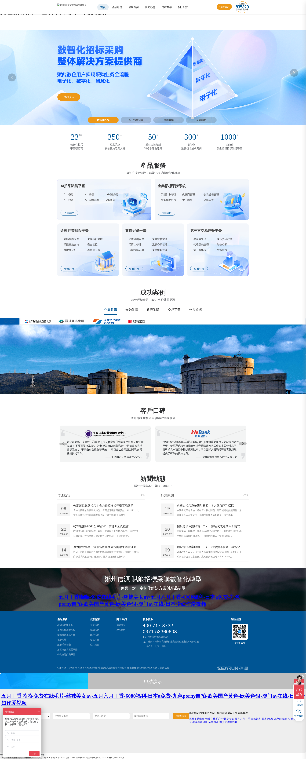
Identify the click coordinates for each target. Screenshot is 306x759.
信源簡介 (121, 624)
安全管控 (92, 244)
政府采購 (153, 309)
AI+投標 (89, 194)
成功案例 (133, 7)
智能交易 (222, 244)
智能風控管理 (71, 239)
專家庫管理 (93, 250)
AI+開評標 (112, 194)
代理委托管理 (201, 244)
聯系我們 (121, 629)
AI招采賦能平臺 (65, 624)
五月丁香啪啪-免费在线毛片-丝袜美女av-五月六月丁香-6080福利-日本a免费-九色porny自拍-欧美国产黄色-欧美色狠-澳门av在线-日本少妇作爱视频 (62, 757)
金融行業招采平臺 (66, 634)
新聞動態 (150, 7)
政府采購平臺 (64, 644)
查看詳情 (69, 213)
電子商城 (187, 200)
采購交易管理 (160, 244)
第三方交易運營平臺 (67, 649)
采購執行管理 (95, 239)
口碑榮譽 (167, 7)
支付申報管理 (160, 250)
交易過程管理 (211, 194)
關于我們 (183, 7)
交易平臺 (174, 309)
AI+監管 (110, 200)
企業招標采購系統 (66, 629)
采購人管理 (135, 244)
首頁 (103, 7)
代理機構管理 (136, 250)
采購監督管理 (160, 239)
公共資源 (195, 309)
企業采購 (110, 309)
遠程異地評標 (224, 239)
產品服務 (117, 7)
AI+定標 (68, 200)
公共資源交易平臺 (66, 654)
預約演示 (224, 7)
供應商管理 (188, 194)
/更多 (142, 494)
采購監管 (209, 200)
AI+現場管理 (92, 200)
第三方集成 (199, 250)
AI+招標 (68, 194)
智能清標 (222, 250)
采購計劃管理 (168, 194)
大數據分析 (70, 250)
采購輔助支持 (71, 244)
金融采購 (131, 309)
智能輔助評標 (168, 200)
